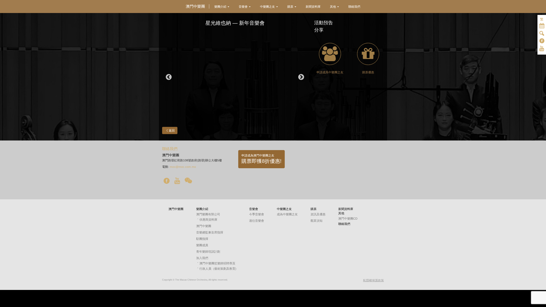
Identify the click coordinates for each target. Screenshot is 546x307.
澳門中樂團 (175, 209)
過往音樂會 (256, 220)
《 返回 (170, 130)
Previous (168, 77)
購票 (314, 209)
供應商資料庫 (208, 219)
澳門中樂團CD (347, 218)
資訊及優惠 (318, 214)
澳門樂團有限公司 (208, 214)
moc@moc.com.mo (183, 166)
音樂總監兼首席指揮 (209, 232)
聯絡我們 (344, 224)
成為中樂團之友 (287, 214)
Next (301, 77)
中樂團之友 (284, 209)
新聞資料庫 (345, 209)
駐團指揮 (202, 238)
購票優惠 (368, 72)
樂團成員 (202, 245)
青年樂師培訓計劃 (208, 251)
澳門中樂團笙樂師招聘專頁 (217, 263)
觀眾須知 (316, 220)
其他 (341, 213)
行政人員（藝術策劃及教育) (217, 268)
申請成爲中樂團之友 (330, 72)
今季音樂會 (256, 214)
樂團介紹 (202, 209)
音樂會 (253, 209)
